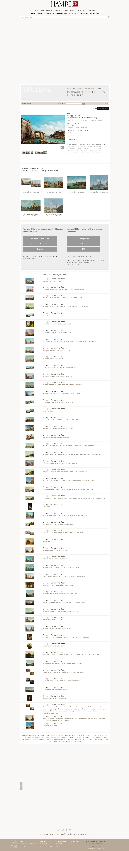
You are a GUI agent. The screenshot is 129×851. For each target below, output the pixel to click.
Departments (49, 13)
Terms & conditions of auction (28, 843)
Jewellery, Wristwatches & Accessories (78, 737)
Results (65, 10)
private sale (73, 13)
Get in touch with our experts (77, 265)
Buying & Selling (61, 13)
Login (42, 10)
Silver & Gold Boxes (56, 735)
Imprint (22, 845)
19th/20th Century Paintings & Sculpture (56, 737)
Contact (72, 845)
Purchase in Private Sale (40, 244)
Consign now (84, 239)
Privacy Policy (23, 847)
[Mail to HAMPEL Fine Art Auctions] (108, 103)
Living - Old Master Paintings (36, 739)
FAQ (83, 249)
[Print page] (105, 103)
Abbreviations (74, 841)
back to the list (26, 103)
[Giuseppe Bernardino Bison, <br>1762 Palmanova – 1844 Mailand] (76, 189)
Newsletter (59, 845)
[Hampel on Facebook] (66, 829)
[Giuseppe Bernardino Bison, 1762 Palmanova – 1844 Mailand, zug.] (99, 189)
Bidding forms (44, 843)
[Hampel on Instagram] (62, 829)
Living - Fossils (77, 741)
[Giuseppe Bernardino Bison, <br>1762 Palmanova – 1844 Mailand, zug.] (31, 212)
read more (72, 139)
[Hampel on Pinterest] (58, 829)
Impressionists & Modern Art (35, 737)
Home (36, 10)
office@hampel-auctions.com (95, 848)
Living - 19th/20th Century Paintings (55, 739)
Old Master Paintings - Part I (86, 735)
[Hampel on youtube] (70, 829)
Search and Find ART (46, 847)
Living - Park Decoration (64, 741)
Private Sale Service (83, 244)
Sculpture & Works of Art (70, 735)
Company (43, 845)
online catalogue (37, 13)
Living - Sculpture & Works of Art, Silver (77, 739)
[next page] (21, 786)
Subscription (59, 843)
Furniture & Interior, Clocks (42, 735)
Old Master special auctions (89, 13)
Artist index (59, 847)
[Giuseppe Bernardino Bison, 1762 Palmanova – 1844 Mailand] (31, 189)
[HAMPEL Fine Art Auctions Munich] (64, 4)
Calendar (58, 10)
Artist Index (81, 10)
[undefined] (27, 283)
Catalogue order (61, 841)
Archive (72, 10)
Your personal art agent (40, 239)
